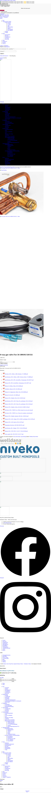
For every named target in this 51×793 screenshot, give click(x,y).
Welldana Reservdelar (33, 436)
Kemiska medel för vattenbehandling (12, 150)
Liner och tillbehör (8, 131)
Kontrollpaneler (8, 160)
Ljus (6, 132)
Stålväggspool (8, 107)
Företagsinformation (6, 655)
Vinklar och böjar (10, 138)
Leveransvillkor (5, 658)
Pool (3, 166)
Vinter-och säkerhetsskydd (10, 116)
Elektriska (7, 158)
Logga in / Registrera (6, 777)
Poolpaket (7, 104)
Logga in (2, 53)
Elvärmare (7, 127)
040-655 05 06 (5, 3)
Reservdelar (7, 119)
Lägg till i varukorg (3, 363)
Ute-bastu (7, 38)
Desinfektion (10, 152)
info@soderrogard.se (5, 5)
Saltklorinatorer (10, 145)
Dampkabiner (7, 36)
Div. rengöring (10, 155)
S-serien (9, 23)
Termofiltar (7, 115)
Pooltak (6, 112)
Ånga (6, 164)
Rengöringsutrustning (9, 123)
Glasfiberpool (7, 109)
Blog (3, 659)
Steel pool (7, 110)
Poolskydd (7, 114)
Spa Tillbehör (10, 30)
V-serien (9, 24)
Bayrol (8, 148)
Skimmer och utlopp (9, 133)
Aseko (8, 147)
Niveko (6, 106)
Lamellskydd (7, 113)
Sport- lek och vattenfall (9, 136)
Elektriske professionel (9, 159)
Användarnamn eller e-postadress (7, 48)
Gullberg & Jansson (11, 149)
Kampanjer (2, 10)
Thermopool (7, 108)
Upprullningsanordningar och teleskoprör (13, 117)
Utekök (6, 32)
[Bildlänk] (4, 515)
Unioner (9, 141)
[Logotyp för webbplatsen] (5, 18)
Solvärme (7, 126)
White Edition (10, 27)
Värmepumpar (8, 125)
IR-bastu (6, 35)
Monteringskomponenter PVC (13, 142)
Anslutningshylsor (11, 139)
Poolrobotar (7, 121)
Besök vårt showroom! (25, 8)
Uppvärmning (7, 166)
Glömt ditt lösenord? (4, 55)
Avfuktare (7, 135)
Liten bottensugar (8, 122)
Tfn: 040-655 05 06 (7, 522)
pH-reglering (10, 151)
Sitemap (4, 661)
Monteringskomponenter (10, 137)
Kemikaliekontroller (9, 144)
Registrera (8, 46)
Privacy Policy (5, 657)
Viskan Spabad (8, 22)
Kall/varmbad (10, 29)
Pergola (6, 31)
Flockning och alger (11, 154)
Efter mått (7, 39)
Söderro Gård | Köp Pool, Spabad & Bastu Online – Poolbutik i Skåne (17, 663)
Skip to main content (11, 0)
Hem (1, 166)
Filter (6, 130)
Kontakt (4, 660)
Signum (9, 28)
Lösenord (2, 51)
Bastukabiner (7, 34)
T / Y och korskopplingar (12, 140)
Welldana (9, 146)
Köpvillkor (4, 656)
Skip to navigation (3, 0)
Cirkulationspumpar (9, 129)
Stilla (8, 25)
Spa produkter (10, 156)
